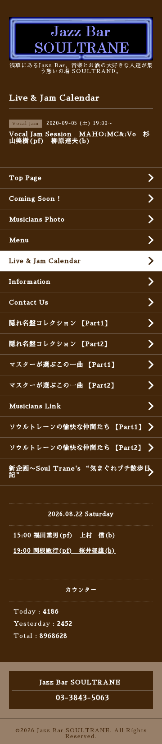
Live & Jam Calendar (45, 261)
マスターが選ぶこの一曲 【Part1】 (63, 364)
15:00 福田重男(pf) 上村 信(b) (65, 535)
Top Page (25, 178)
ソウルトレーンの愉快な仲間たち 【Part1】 (77, 427)
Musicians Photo (37, 219)
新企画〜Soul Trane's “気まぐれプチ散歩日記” (80, 471)
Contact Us (29, 302)
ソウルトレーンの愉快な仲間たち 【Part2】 (76, 447)
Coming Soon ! (34, 198)
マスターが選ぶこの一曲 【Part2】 (63, 385)
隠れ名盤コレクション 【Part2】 (60, 344)
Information (30, 281)
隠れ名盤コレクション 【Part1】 (60, 323)
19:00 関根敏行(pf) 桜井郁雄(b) (65, 551)
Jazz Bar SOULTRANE (73, 730)
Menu (19, 240)
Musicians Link (35, 406)
